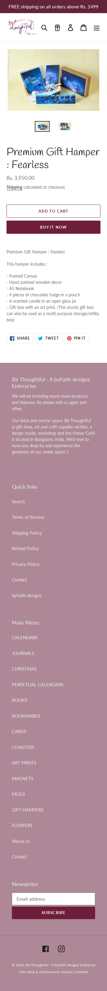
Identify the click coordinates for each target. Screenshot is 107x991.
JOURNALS (23, 653)
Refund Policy (25, 548)
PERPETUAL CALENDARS (37, 684)
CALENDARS (24, 637)
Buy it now (53, 227)
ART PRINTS (24, 762)
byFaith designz (27, 595)
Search (18, 501)
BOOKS (19, 700)
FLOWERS (22, 825)
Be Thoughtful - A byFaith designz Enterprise (60, 965)
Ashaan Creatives (74, 972)
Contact (19, 579)
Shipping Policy (27, 532)
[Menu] (96, 27)
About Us (21, 841)
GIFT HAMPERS (27, 809)
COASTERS (23, 747)
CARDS (19, 731)
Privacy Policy (26, 564)
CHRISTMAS (24, 668)
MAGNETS (22, 778)
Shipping (14, 187)
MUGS (18, 794)
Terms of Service (28, 517)
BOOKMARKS (26, 716)
